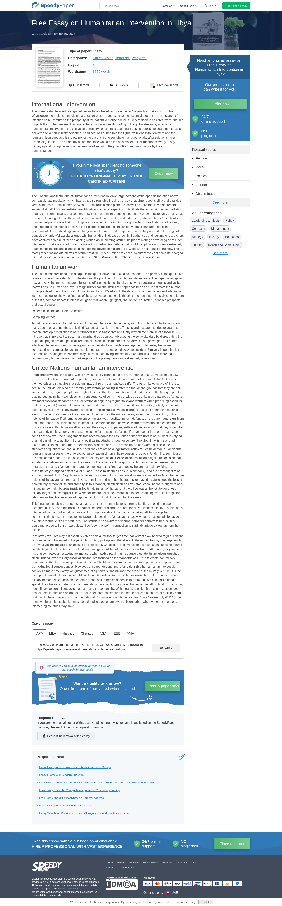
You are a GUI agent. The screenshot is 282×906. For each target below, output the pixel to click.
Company (198, 228)
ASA (103, 633)
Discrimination (206, 193)
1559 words (101, 72)
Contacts (181, 862)
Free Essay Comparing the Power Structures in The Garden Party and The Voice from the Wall (96, 782)
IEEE (116, 633)
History (214, 237)
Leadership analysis (205, 220)
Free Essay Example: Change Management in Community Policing (79, 790)
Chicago (87, 633)
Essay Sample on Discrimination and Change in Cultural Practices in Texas (84, 813)
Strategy (197, 237)
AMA (130, 633)
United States (103, 58)
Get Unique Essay (236, 5)
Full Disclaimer (70, 888)
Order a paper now (163, 686)
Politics (201, 176)
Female (201, 158)
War (135, 58)
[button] (53, 5)
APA (39, 633)
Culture (197, 245)
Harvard (68, 633)
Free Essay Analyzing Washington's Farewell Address (71, 797)
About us (167, 862)
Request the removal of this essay (68, 736)
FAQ (193, 862)
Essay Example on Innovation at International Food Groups (75, 767)
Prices (121, 862)
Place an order (232, 844)
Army (143, 58)
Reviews (133, 862)
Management (220, 228)
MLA (52, 633)
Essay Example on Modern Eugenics (61, 774)
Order (109, 862)
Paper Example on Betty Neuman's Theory (65, 805)
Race (200, 167)
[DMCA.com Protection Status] (122, 886)
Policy (229, 220)
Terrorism (122, 58)
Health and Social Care (224, 245)
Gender (201, 185)
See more (220, 202)
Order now (164, 173)
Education (232, 237)
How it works (150, 862)
